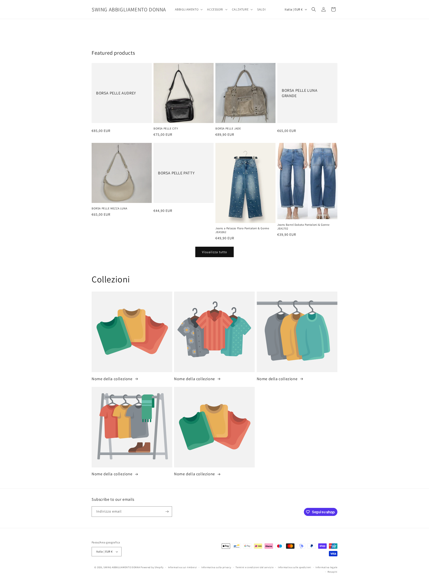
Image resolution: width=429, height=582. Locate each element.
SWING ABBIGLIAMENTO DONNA (121, 567)
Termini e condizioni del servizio (254, 567)
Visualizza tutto (214, 252)
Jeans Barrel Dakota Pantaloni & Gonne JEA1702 (303, 226)
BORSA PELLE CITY (166, 128)
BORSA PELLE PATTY (176, 172)
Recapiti (332, 571)
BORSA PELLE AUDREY (116, 93)
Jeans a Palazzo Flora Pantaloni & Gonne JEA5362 (242, 230)
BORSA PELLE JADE (228, 128)
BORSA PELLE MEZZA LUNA (109, 208)
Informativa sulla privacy (216, 567)
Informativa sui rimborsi (182, 567)
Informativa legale (326, 567)
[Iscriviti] (167, 511)
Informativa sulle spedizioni (294, 567)
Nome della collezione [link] (112, 378)
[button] (188, 9)
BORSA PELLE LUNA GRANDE (300, 93)
